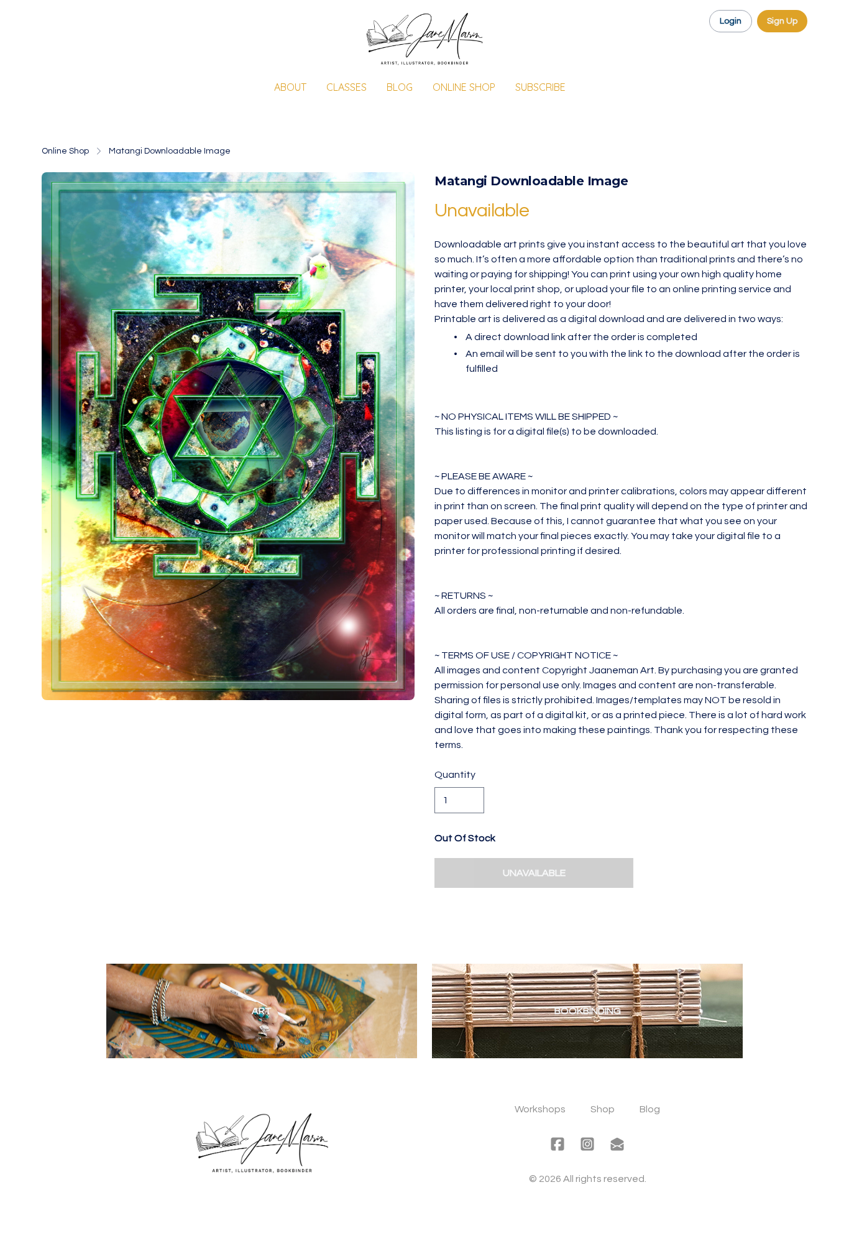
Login (730, 21)
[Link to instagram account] (587, 1144)
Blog (650, 1109)
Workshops (540, 1109)
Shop (602, 1109)
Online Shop (65, 151)
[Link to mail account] (617, 1144)
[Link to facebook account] (557, 1144)
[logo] (424, 40)
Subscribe (540, 87)
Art (262, 1011)
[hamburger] (52, 20)
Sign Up (782, 21)
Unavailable (534, 873)
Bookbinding (587, 1011)
